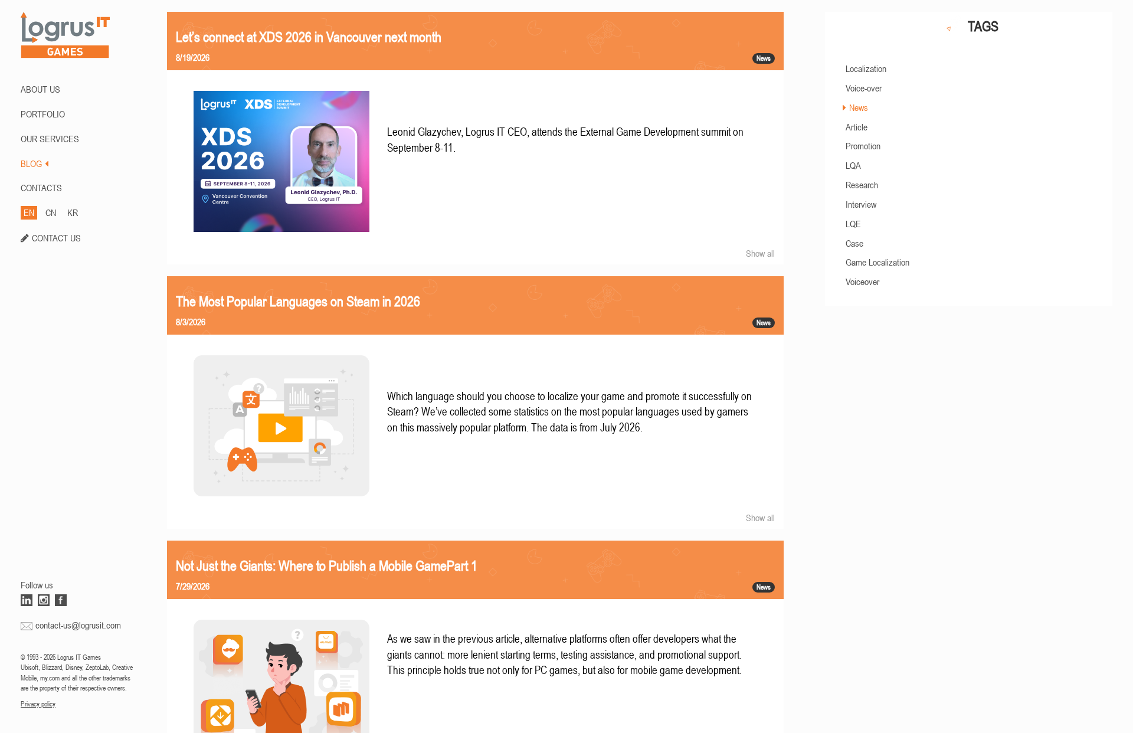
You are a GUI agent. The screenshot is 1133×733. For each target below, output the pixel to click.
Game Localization (877, 262)
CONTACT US (56, 238)
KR (72, 212)
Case (854, 243)
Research (862, 184)
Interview (861, 204)
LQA (853, 165)
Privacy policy (38, 704)
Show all (760, 253)
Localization (866, 68)
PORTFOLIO (43, 114)
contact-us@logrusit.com (78, 625)
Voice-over (864, 88)
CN (50, 212)
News (858, 107)
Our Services (50, 138)
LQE (853, 223)
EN (29, 212)
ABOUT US (40, 89)
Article (856, 127)
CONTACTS (41, 187)
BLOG (31, 163)
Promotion (863, 145)
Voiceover (862, 281)
